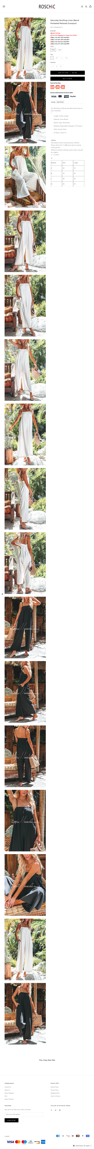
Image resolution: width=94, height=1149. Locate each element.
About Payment (9, 1099)
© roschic (7, 1136)
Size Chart (60, 102)
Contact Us (8, 1087)
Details (53, 102)
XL (66, 58)
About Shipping (9, 1093)
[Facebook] (51, 1110)
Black (59, 50)
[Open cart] (90, 6)
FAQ (6, 1096)
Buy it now (67, 78)
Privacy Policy (54, 1090)
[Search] (86, 6)
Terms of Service (55, 1096)
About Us (7, 1090)
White (53, 50)
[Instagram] (55, 1110)
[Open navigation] (4, 6)
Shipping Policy (55, 1093)
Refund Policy (55, 1087)
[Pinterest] (59, 1110)
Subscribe (11, 1120)
